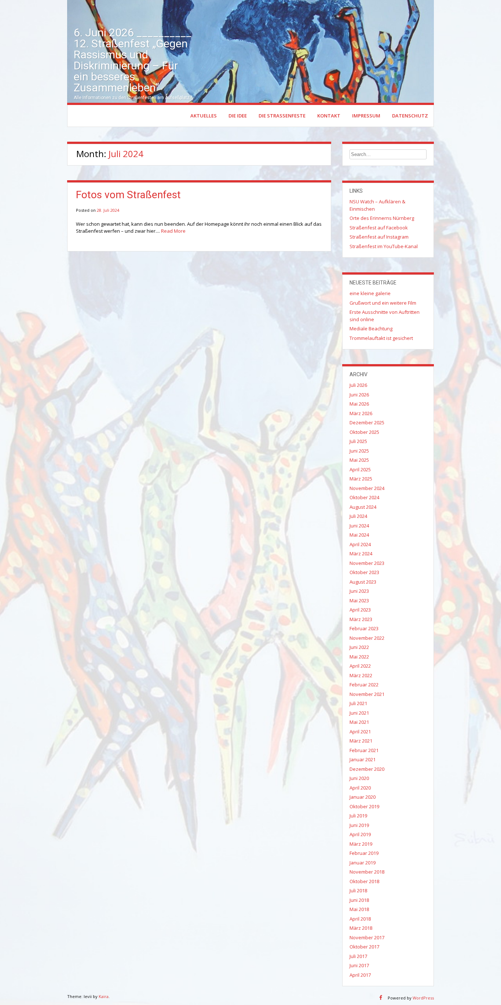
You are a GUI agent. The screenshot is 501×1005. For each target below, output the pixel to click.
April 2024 (360, 544)
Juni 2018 (359, 900)
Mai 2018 (359, 909)
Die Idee (237, 115)
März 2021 (361, 740)
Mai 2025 (359, 460)
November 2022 (367, 638)
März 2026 (361, 413)
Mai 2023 (359, 600)
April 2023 (360, 609)
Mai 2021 (359, 722)
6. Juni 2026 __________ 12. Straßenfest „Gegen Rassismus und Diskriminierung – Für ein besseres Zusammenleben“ (132, 60)
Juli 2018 (358, 890)
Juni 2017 (359, 965)
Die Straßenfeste (282, 115)
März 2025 (361, 478)
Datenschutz (410, 115)
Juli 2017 (358, 956)
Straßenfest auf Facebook (379, 227)
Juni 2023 (359, 591)
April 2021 (360, 731)
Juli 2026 (358, 385)
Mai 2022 (359, 656)
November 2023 (367, 563)
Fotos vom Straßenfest (128, 195)
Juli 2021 (358, 703)
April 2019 (360, 834)
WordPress (423, 998)
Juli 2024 (358, 516)
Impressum (366, 115)
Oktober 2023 (364, 572)
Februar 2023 (364, 628)
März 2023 (361, 619)
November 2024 (367, 488)
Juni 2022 (359, 647)
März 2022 (361, 675)
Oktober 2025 (364, 432)
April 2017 (360, 975)
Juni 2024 (359, 525)
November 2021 (367, 694)
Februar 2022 (364, 684)
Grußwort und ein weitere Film (383, 303)
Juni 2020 (359, 778)
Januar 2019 (363, 862)
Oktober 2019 (364, 806)
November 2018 (367, 871)
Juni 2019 (359, 825)
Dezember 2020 (367, 769)
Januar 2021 (363, 759)
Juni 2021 (359, 713)
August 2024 (363, 507)
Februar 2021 (364, 750)
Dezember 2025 (367, 422)
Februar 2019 (364, 853)
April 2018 (360, 918)
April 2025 (360, 469)
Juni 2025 (359, 450)
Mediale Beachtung (371, 328)
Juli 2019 (358, 815)
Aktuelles (203, 115)
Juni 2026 (359, 394)
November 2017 (367, 937)
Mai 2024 (359, 534)
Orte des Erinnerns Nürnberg (382, 218)
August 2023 (363, 581)
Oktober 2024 (364, 497)
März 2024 (361, 553)
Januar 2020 (363, 797)
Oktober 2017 (364, 946)
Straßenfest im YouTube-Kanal (384, 246)
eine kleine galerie (370, 293)
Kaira (104, 996)
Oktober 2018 (364, 881)
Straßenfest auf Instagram (379, 236)
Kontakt (328, 115)
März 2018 (361, 928)
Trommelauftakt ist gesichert (381, 338)
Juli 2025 (358, 441)
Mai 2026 (359, 403)
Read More (173, 231)
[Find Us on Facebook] (380, 997)
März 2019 (361, 844)
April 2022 (360, 666)
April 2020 (360, 787)
